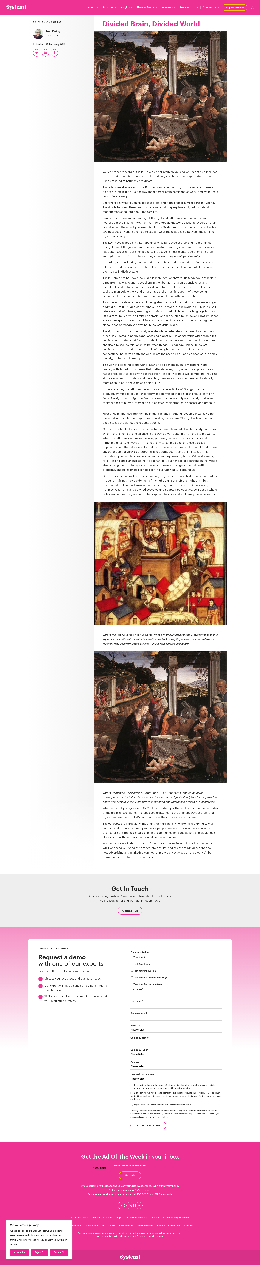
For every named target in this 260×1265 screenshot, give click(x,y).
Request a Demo (235, 7)
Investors (167, 7)
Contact (155, 1218)
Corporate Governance (168, 1226)
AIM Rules (188, 1226)
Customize (19, 1252)
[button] (252, 7)
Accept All (59, 1252)
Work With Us (188, 7)
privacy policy (171, 1186)
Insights (125, 7)
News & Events (146, 7)
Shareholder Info (145, 1226)
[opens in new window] (121, 1205)
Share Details (108, 1226)
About (91, 7)
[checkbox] (176, 971)
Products (107, 7)
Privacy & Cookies (79, 1218)
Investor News (126, 1226)
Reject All (39, 1252)
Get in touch (144, 1190)
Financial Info (91, 1226)
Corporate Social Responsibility (131, 1218)
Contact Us (209, 7)
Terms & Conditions (102, 1218)
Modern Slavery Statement (176, 1218)
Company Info (74, 1226)
